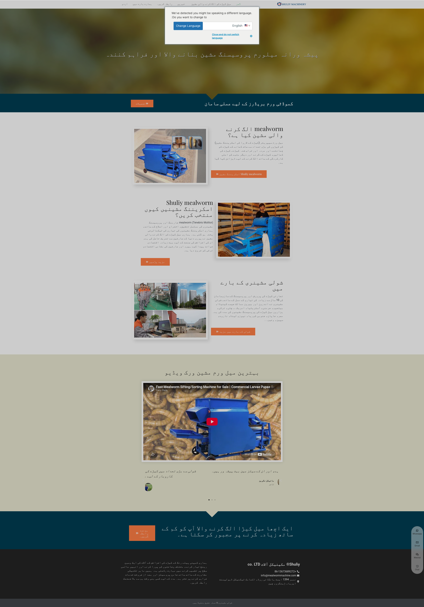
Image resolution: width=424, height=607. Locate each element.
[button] (281, 480)
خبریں (181, 3)
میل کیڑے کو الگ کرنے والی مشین (211, 3)
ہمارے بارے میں (142, 3)
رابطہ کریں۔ (164, 3)
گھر (238, 3)
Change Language (188, 25)
